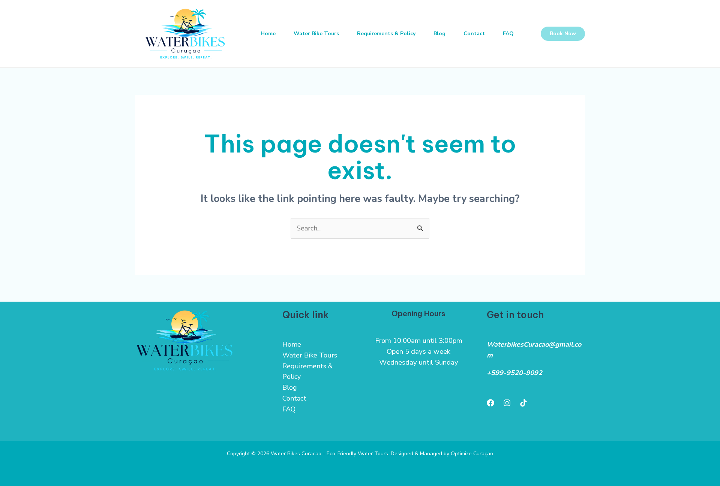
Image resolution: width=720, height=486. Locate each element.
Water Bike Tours (316, 33)
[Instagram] (507, 403)
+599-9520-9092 (514, 372)
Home (268, 33)
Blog (440, 33)
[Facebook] (490, 403)
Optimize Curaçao (472, 453)
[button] (563, 34)
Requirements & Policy (386, 33)
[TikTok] (523, 403)
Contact (474, 33)
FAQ (508, 33)
